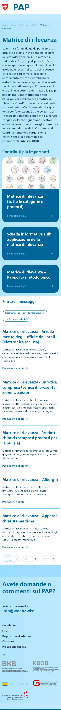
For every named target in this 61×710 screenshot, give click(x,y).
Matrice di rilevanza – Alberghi (30, 479)
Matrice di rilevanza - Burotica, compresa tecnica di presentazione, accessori (30, 387)
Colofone (8, 641)
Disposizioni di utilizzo (16, 636)
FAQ (5, 630)
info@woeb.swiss (18, 610)
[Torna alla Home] (5, 7)
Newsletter (9, 625)
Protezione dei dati (14, 646)
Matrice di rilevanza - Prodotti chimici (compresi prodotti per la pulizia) (29, 437)
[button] (57, 7)
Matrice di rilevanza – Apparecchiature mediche (30, 518)
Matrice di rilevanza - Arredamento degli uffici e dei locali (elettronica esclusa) (28, 336)
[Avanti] (53, 558)
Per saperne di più (13, 368)
